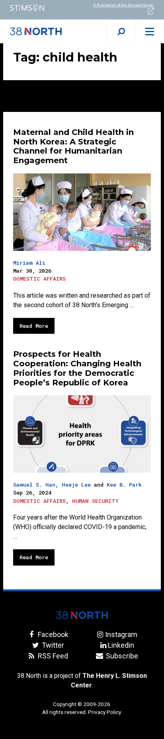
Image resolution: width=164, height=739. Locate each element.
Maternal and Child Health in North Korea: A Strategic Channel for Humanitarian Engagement (73, 146)
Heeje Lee (76, 484)
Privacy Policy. (105, 712)
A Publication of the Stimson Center (123, 5)
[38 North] (82, 615)
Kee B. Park (124, 484)
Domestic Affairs (39, 278)
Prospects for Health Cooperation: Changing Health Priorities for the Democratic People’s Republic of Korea (77, 368)
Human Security (95, 500)
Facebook (52, 634)
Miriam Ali (29, 262)
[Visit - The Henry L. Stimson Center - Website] (41, 8)
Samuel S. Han (34, 484)
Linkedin (121, 645)
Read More (34, 325)
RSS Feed (52, 656)
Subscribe (121, 656)
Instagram (121, 634)
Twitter (52, 645)
